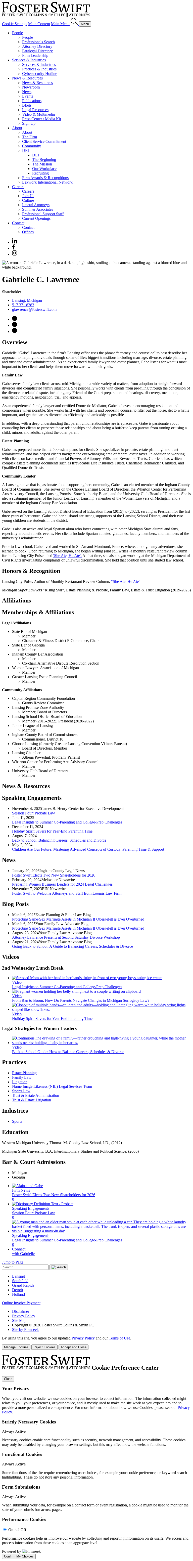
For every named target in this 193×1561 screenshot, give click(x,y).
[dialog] (96, 1343)
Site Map (19, 1320)
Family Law (21, 1077)
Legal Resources (35, 110)
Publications (31, 101)
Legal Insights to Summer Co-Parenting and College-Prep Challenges (67, 822)
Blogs (26, 105)
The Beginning (44, 159)
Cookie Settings (14, 24)
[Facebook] (13, 248)
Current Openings (36, 218)
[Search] (75, 24)
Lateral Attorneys (36, 205)
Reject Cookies (44, 1347)
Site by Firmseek (25, 1329)
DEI (25, 150)
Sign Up (28, 123)
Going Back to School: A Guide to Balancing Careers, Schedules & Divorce (72, 946)
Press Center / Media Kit (41, 119)
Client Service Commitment (44, 141)
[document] (96, 1457)
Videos (10, 956)
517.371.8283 (23, 305)
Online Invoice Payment (21, 1303)
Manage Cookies (16, 1347)
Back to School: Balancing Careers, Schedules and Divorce (59, 840)
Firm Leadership (35, 55)
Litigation (19, 1082)
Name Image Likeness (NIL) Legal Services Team (52, 1086)
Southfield (20, 1281)
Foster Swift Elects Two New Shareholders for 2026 (53, 875)
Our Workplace (44, 168)
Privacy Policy (23, 1316)
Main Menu (60, 24)
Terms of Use (119, 1338)
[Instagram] (15, 254)
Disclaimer (20, 1311)
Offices (28, 232)
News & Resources (27, 78)
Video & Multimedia (38, 114)
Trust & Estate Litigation (31, 1100)
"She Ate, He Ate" (125, 581)
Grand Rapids (23, 1285)
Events (27, 96)
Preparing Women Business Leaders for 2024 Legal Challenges (62, 884)
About (17, 128)
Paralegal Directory (37, 51)
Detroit (17, 1290)
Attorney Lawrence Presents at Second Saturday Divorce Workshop (66, 937)
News (26, 92)
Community (31, 146)
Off (23, 1530)
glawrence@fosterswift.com (34, 309)
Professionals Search (38, 42)
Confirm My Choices (19, 1556)
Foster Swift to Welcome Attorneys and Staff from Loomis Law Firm (66, 893)
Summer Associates (37, 209)
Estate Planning (24, 1073)
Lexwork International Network (47, 182)
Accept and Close (73, 1347)
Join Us (28, 196)
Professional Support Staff (43, 214)
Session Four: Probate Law (33, 813)
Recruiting (40, 173)
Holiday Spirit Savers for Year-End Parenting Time (52, 831)
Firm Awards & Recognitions (45, 178)
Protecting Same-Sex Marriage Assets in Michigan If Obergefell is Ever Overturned (78, 919)
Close (8, 1379)
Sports (17, 1121)
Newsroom (31, 87)
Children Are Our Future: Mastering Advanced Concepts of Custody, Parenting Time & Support (88, 849)
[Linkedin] (14, 242)
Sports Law (21, 1091)
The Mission (42, 164)
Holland (18, 1294)
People (17, 33)
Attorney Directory (37, 46)
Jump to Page (12, 1262)
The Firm (29, 137)
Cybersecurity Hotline (39, 73)
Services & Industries (29, 60)
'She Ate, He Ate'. (67, 555)
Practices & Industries (39, 69)
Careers (18, 187)
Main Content (39, 24)
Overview (14, 342)
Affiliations (16, 600)
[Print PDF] (14, 325)
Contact (18, 223)
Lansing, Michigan (27, 300)
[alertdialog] (96, 1457)
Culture (28, 200)
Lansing (18, 1276)
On (10, 1530)
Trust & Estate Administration (35, 1095)
